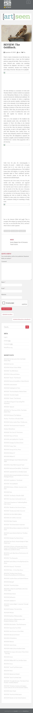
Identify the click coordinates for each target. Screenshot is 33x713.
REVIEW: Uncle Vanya (10, 645)
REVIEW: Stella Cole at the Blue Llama (14, 648)
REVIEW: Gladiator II (10, 600)
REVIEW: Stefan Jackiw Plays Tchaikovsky (15, 422)
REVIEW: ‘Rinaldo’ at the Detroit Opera (15, 507)
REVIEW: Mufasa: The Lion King (13, 609)
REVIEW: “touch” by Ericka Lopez (13, 667)
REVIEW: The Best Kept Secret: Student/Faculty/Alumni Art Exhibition (14, 574)
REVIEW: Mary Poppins (10, 521)
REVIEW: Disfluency (9, 597)
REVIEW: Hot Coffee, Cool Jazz (12, 517)
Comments (8, 344)
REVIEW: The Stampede (11, 558)
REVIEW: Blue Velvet (10, 593)
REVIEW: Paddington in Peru (12, 388)
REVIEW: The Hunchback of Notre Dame (15, 391)
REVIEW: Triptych (9, 406)
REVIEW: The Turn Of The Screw (13, 432)
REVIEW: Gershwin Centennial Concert (15, 499)
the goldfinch (22, 231)
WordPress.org (8, 347)
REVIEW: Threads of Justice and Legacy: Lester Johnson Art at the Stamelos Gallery (16, 686)
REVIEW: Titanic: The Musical (12, 377)
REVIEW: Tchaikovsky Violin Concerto (14, 511)
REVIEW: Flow (8, 492)
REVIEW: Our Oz (8, 364)
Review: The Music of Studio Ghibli (13, 418)
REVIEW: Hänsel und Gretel (11, 634)
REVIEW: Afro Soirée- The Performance (15, 624)
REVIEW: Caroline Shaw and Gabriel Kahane (16, 578)
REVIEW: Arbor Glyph (10, 691)
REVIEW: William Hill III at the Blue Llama (15, 660)
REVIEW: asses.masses (10, 384)
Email (3, 288)
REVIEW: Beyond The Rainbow (12, 415)
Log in (5, 337)
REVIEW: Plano (8, 670)
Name (3, 282)
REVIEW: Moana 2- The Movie (12, 566)
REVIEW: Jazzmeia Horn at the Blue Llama (15, 471)
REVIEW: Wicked (9, 612)
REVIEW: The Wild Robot (11, 371)
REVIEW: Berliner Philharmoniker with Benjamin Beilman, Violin (14, 620)
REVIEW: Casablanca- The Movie (13, 480)
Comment (4, 261)
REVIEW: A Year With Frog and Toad (14, 465)
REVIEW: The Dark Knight (11, 395)
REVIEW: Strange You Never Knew (13, 442)
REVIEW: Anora (8, 657)
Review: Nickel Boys (9, 429)
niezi (19, 52)
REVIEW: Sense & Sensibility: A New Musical (16, 381)
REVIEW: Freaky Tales (10, 446)
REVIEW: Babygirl (9, 582)
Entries (7, 340)
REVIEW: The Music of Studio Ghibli (14, 495)
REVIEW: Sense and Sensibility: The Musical (16, 468)
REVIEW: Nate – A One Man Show (13, 570)
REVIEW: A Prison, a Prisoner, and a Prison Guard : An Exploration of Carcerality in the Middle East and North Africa (16, 548)
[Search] (27, 327)
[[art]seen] (7, 2)
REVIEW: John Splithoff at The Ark (13, 439)
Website (3, 294)
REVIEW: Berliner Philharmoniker (13, 616)
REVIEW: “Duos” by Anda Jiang (12, 677)
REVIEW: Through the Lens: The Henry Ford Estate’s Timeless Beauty (16, 681)
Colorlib (15, 711)
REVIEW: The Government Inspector (14, 425)
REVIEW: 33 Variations (10, 638)
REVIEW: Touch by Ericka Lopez (13, 694)
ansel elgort (7, 231)
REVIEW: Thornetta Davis (11, 585)
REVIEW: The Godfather (11, 483)
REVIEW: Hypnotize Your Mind (12, 628)
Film (24, 52)
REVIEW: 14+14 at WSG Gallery (13, 514)
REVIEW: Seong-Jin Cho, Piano (12, 449)
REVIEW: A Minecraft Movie (12, 374)
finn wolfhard (14, 231)
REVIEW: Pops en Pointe (11, 436)
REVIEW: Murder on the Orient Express (15, 698)
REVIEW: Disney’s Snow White (12, 367)
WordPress (26, 711)
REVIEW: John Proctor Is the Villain (14, 631)
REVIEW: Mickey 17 (9, 453)
